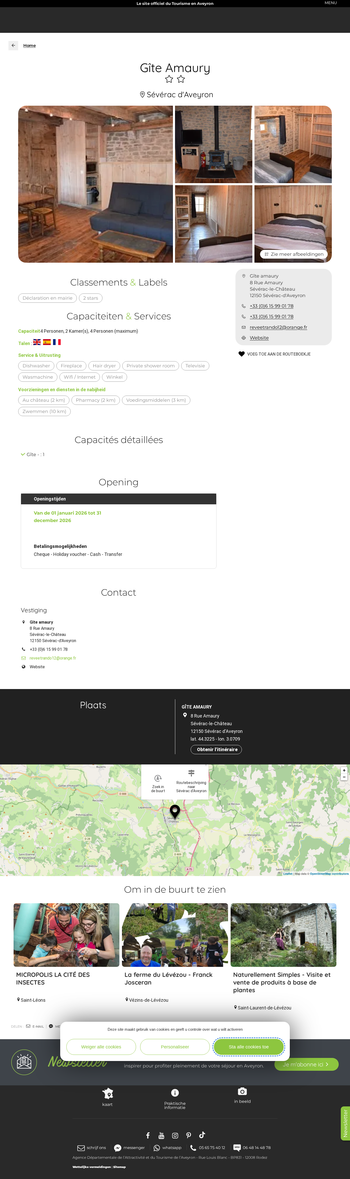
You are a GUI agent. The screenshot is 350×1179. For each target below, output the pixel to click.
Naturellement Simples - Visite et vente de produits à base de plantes (282, 982)
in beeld (242, 1101)
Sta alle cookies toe (249, 1046)
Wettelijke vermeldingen (92, 1167)
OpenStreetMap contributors (329, 874)
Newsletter (345, 1123)
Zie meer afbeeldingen (297, 254)
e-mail (38, 1026)
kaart (107, 1104)
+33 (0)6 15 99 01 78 (271, 306)
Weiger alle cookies (101, 1046)
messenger (134, 1147)
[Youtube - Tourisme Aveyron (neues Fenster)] (161, 1135)
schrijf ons (96, 1147)
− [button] (344, 777)
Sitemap (119, 1167)
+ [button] (344, 770)
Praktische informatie (175, 1105)
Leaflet (288, 874)
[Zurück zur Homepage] (13, 45)
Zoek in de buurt (158, 789)
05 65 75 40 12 (212, 1147)
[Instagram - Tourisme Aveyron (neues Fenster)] (175, 1135)
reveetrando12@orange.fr (278, 327)
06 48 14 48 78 (257, 1147)
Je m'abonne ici (303, 1064)
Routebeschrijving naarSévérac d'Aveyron (191, 787)
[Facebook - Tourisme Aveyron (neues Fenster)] (148, 1135)
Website (259, 338)
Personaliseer (175, 1046)
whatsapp (171, 1147)
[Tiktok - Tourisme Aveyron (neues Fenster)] (202, 1135)
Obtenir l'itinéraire (217, 749)
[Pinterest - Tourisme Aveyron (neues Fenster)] (188, 1135)
